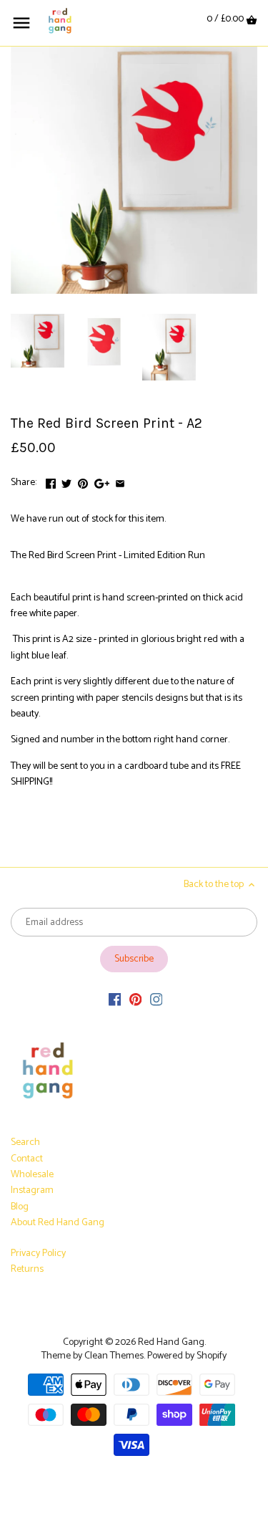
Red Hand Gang (171, 1342)
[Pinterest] (135, 1000)
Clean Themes (114, 1356)
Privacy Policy (38, 1253)
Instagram (32, 1190)
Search (25, 1142)
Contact (27, 1159)
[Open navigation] (21, 23)
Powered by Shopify (187, 1356)
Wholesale (32, 1174)
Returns (27, 1269)
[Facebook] (115, 1000)
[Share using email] (120, 481)
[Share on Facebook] (51, 481)
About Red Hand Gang (57, 1222)
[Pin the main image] (83, 481)
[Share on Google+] (101, 481)
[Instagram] (156, 1000)
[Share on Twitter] (66, 481)
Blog (20, 1207)
